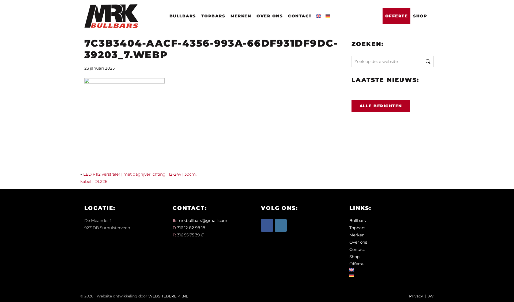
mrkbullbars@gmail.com (202, 220)
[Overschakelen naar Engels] (319, 14)
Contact (300, 15)
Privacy (416, 296)
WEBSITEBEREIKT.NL (168, 296)
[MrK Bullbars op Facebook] (267, 225)
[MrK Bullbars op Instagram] (281, 225)
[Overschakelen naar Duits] (329, 14)
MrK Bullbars (110, 11)
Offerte (396, 15)
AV (431, 296)
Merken (240, 15)
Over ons (269, 15)
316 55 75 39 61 (191, 234)
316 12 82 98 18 (191, 227)
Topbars (213, 15)
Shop (420, 15)
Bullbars (182, 15)
